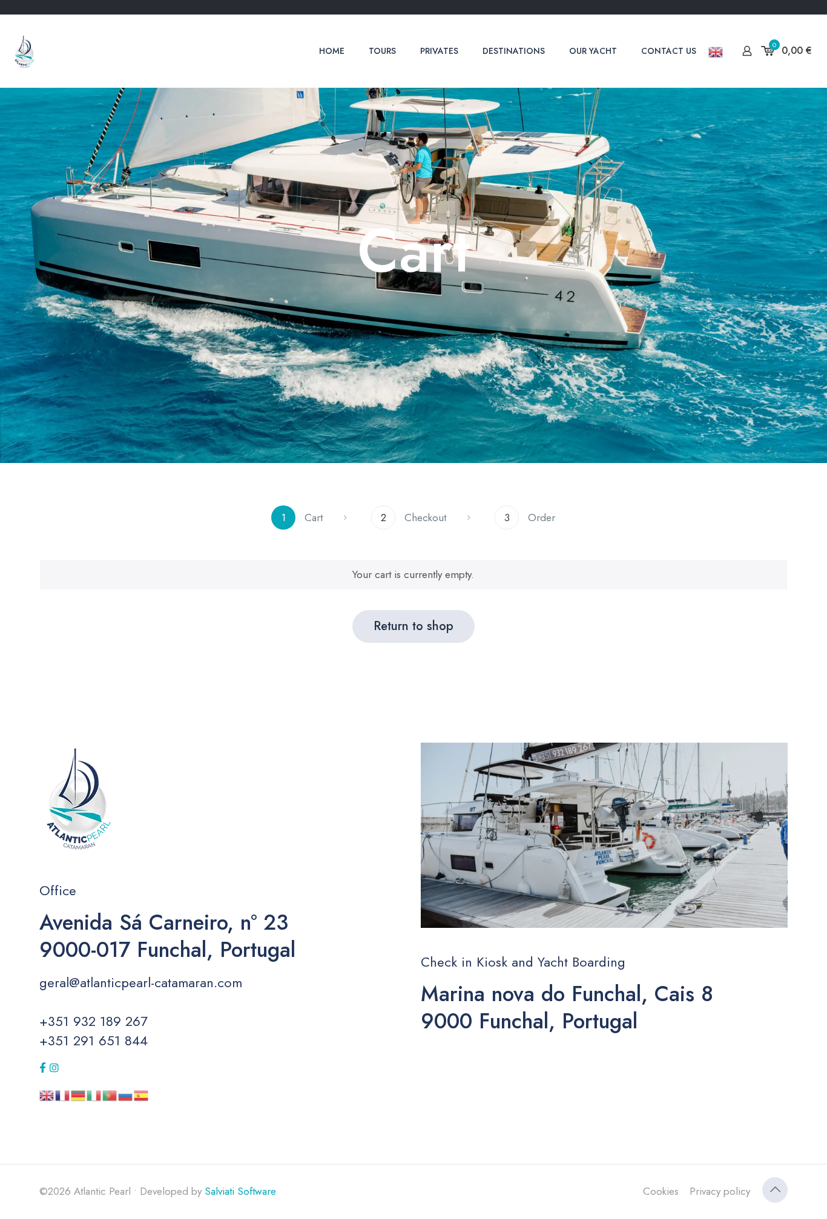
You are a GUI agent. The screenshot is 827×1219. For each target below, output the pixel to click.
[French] (63, 1094)
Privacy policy (720, 1191)
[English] (716, 51)
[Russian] (126, 1094)
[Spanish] (142, 1094)
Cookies (661, 1191)
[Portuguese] (110, 1094)
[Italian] (94, 1094)
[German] (79, 1094)
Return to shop (413, 626)
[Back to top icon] (775, 1190)
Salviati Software (240, 1191)
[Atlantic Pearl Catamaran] (24, 51)
